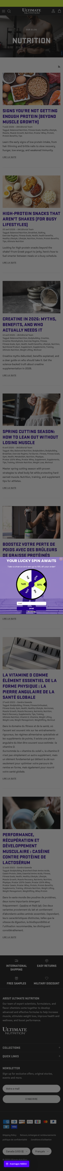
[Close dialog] (61, 559)
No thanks (31, 611)
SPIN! (31, 608)
